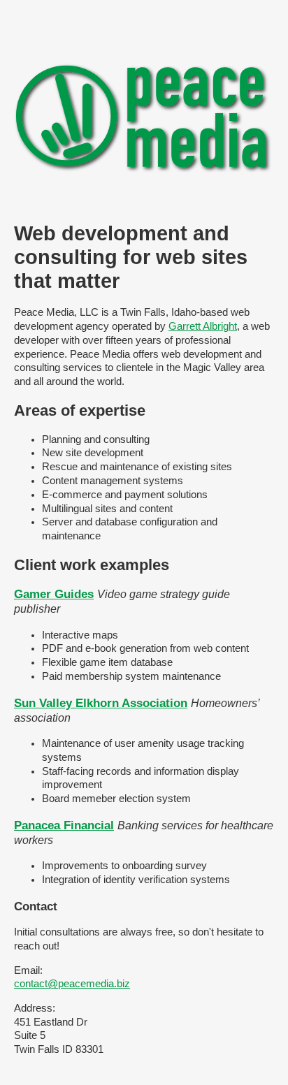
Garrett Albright (202, 326)
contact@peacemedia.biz (72, 983)
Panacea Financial (64, 825)
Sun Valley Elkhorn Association (100, 703)
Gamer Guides (54, 594)
